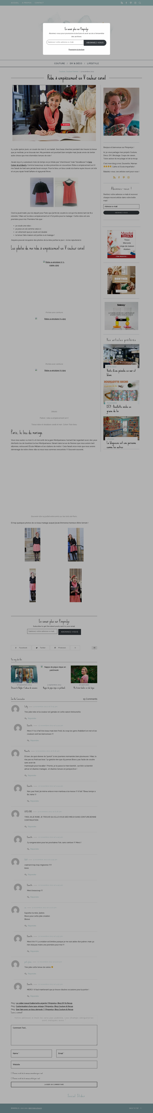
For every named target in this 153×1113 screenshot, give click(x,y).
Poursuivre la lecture (76, 49)
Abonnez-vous (95, 43)
